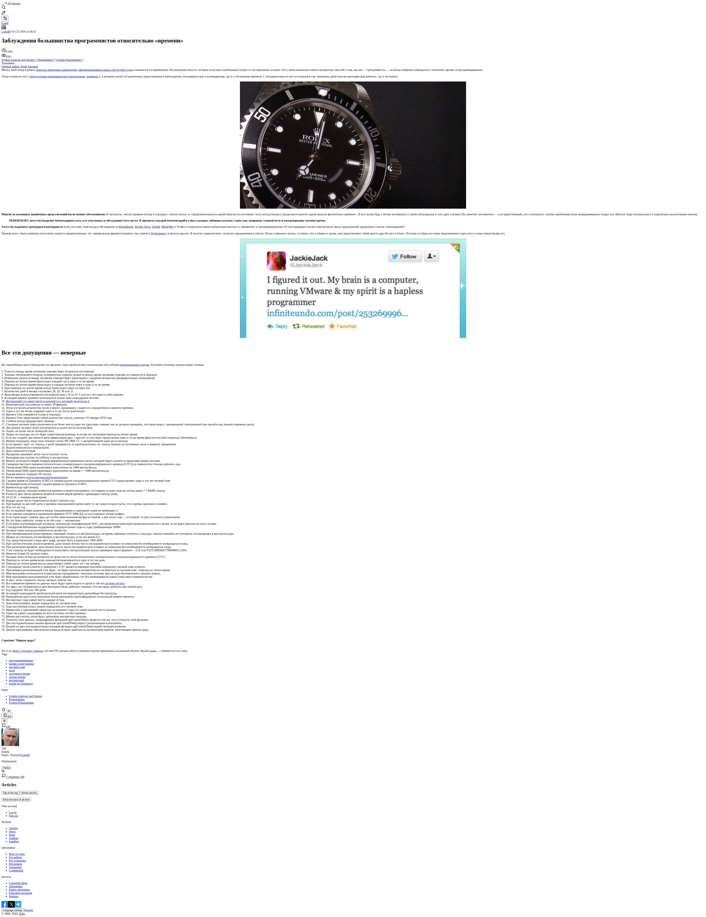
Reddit (156, 226)
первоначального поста (134, 364)
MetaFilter (167, 226)
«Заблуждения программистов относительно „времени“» (64, 76)
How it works (17, 854)
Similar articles (29, 793)
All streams (13, 3)
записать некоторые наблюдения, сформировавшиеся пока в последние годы (84, 69)
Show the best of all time (16, 799)
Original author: (19, 66)
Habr (21, 913)
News (12, 831)
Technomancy (159, 233)
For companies (17, 860)
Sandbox (14, 841)
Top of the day (10, 793)
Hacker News (143, 226)
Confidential (16, 870)
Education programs (20, 893)
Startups (13, 896)
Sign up (13, 815)
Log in (13, 812)
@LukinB (24, 755)
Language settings (12, 910)
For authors (15, 857)
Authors (13, 838)
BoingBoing (126, 226)
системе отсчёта (115, 583)
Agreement (15, 867)
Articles (13, 828)
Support (28, 910)
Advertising (15, 886)
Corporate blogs (18, 883)
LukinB (5, 31)
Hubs (12, 834)
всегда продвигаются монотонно (46, 477)
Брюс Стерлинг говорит (28, 650)
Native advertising (19, 889)
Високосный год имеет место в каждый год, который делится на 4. (48, 401)
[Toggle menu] (2, 4)
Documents (15, 863)
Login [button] (4, 23)
